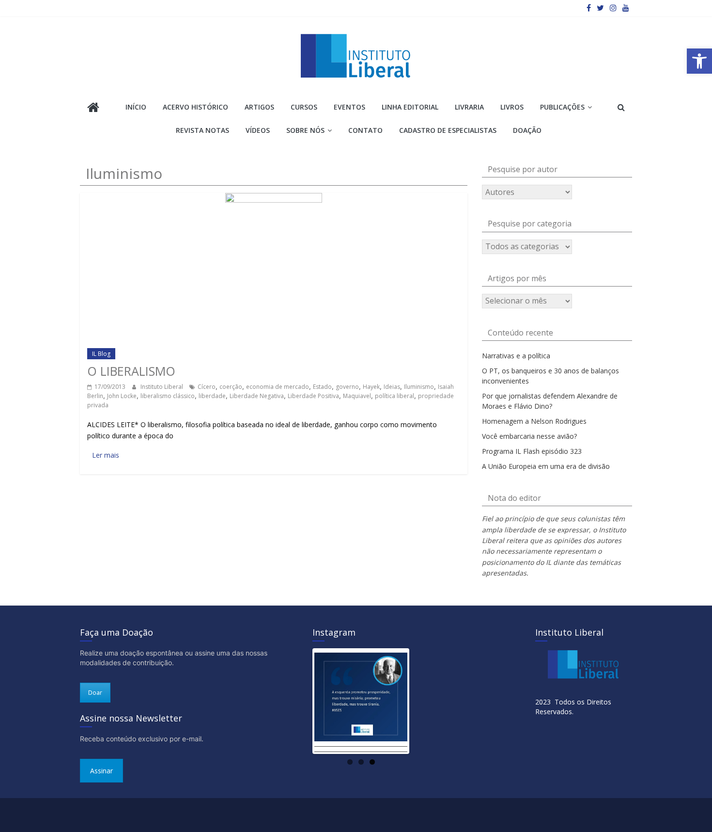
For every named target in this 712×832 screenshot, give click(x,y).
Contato (365, 130)
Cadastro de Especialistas (447, 130)
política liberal (394, 396)
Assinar (101, 770)
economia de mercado (277, 387)
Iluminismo (419, 387)
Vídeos (258, 130)
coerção (230, 387)
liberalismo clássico (167, 396)
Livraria (469, 107)
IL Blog (101, 354)
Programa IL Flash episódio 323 (532, 451)
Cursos (304, 107)
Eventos (349, 107)
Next (422, 701)
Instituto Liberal (162, 387)
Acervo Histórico (195, 107)
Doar (95, 692)
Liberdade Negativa (257, 396)
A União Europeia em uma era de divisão (546, 466)
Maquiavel (357, 396)
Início (135, 107)
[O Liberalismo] (273, 197)
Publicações (562, 107)
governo (347, 387)
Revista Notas (202, 130)
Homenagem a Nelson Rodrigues (534, 421)
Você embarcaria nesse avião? (529, 436)
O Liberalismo (131, 371)
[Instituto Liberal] (93, 108)
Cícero (207, 387)
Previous (300, 701)
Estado (322, 387)
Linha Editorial (410, 107)
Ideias (392, 387)
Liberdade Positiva (313, 396)
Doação (527, 130)
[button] (699, 61)
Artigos (259, 107)
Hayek (371, 387)
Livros (512, 107)
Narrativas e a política (516, 355)
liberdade (212, 396)
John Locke (122, 396)
